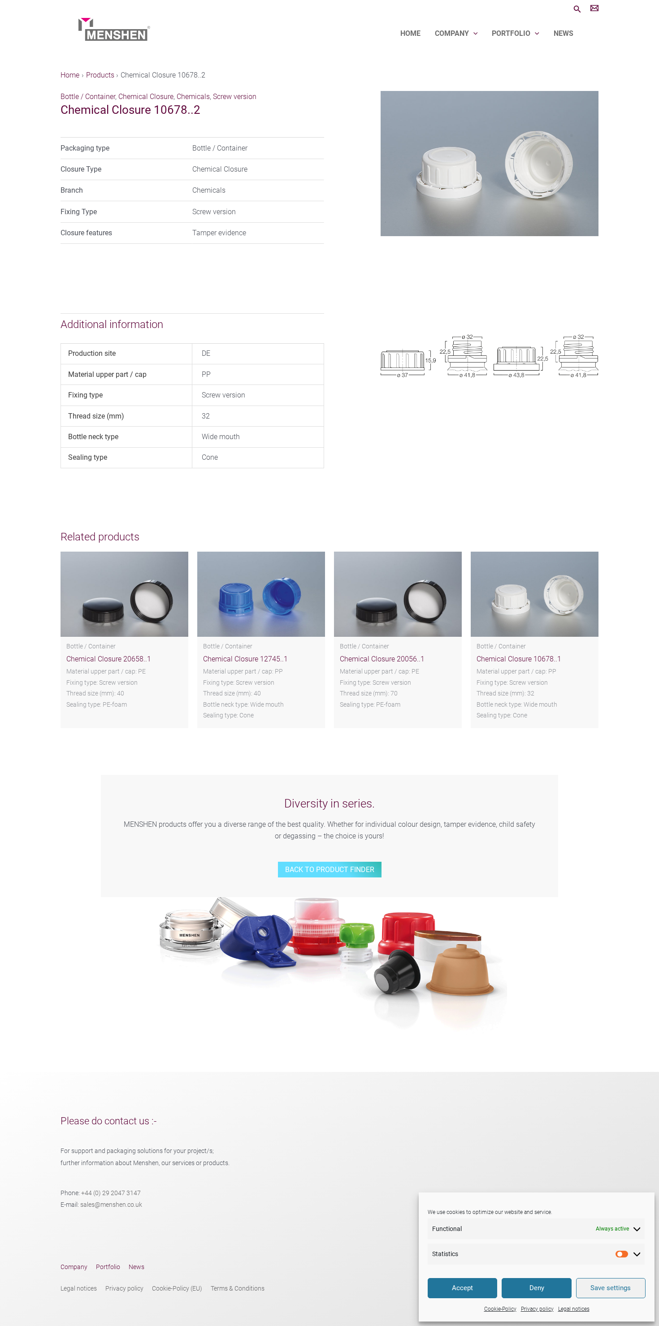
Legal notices (574, 1309)
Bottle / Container (88, 96)
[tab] (189, 324)
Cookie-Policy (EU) (177, 1288)
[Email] (594, 9)
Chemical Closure (145, 96)
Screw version (234, 96)
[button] (577, 9)
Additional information (112, 324)
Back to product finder (329, 869)
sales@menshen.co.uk (111, 1205)
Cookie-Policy (500, 1309)
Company (452, 33)
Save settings (610, 1288)
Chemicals (193, 96)
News (563, 33)
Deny (536, 1288)
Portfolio (511, 33)
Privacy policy (537, 1309)
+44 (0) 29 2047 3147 (111, 1193)
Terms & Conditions (237, 1288)
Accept (462, 1288)
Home (410, 33)
